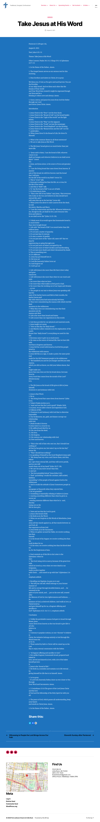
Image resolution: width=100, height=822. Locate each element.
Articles (85, 5)
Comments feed (12, 804)
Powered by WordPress (42, 818)
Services (43, 5)
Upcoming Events (63, 5)
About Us (52, 5)
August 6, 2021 (51, 30)
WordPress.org (11, 806)
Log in (8, 799)
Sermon (49, 17)
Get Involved (76, 5)
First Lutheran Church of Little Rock (22, 818)
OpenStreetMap (39, 790)
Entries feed (10, 801)
